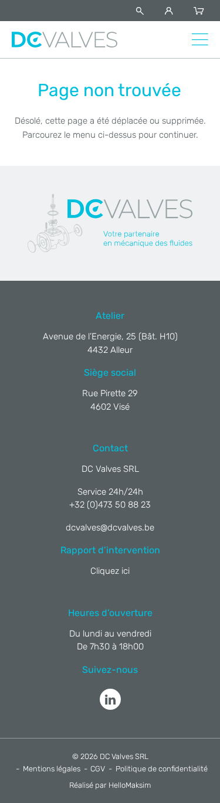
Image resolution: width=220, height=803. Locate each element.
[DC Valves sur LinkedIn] (110, 699)
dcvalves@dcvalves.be (110, 527)
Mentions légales (51, 768)
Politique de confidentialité (162, 768)
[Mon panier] (201, 10)
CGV (97, 768)
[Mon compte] (171, 10)
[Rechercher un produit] (142, 10)
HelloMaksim (130, 785)
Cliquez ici (110, 571)
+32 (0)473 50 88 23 (110, 504)
